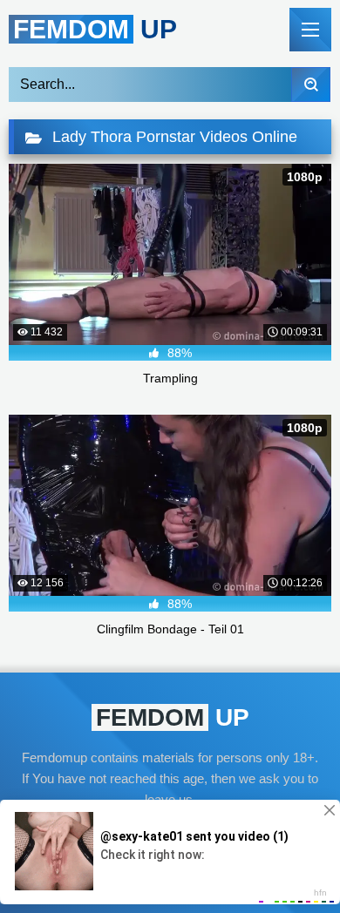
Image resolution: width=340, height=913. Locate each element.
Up (95, 29)
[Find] (310, 84)
